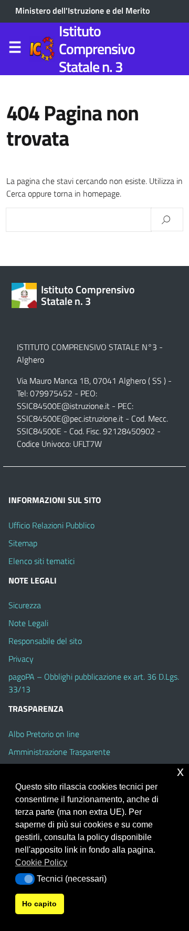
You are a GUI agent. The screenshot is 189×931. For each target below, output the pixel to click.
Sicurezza (24, 605)
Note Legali (28, 623)
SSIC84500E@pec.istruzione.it (70, 418)
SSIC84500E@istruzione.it (63, 406)
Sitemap (22, 543)
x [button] (180, 771)
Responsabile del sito (45, 641)
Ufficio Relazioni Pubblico (51, 525)
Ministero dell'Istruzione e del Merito (82, 10)
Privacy (21, 658)
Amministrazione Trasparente (59, 751)
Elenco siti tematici (41, 561)
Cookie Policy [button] (41, 862)
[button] (25, 879)
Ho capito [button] (39, 903)
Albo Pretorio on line (43, 734)
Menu (15, 49)
